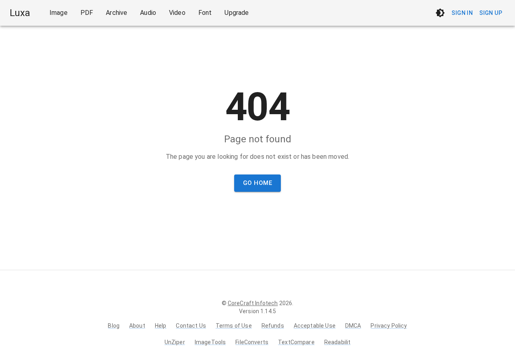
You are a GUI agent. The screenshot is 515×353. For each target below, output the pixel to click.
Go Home (257, 183)
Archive (116, 12)
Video (177, 12)
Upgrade (237, 12)
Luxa (20, 12)
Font (205, 12)
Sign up (490, 13)
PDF (86, 12)
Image (58, 12)
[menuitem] (58, 13)
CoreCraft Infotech (253, 303)
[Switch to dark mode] (440, 13)
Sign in (462, 13)
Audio (148, 12)
